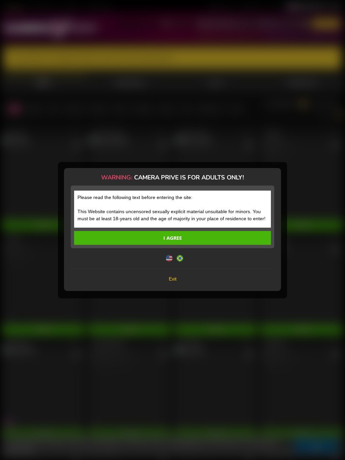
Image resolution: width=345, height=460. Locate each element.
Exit (173, 279)
